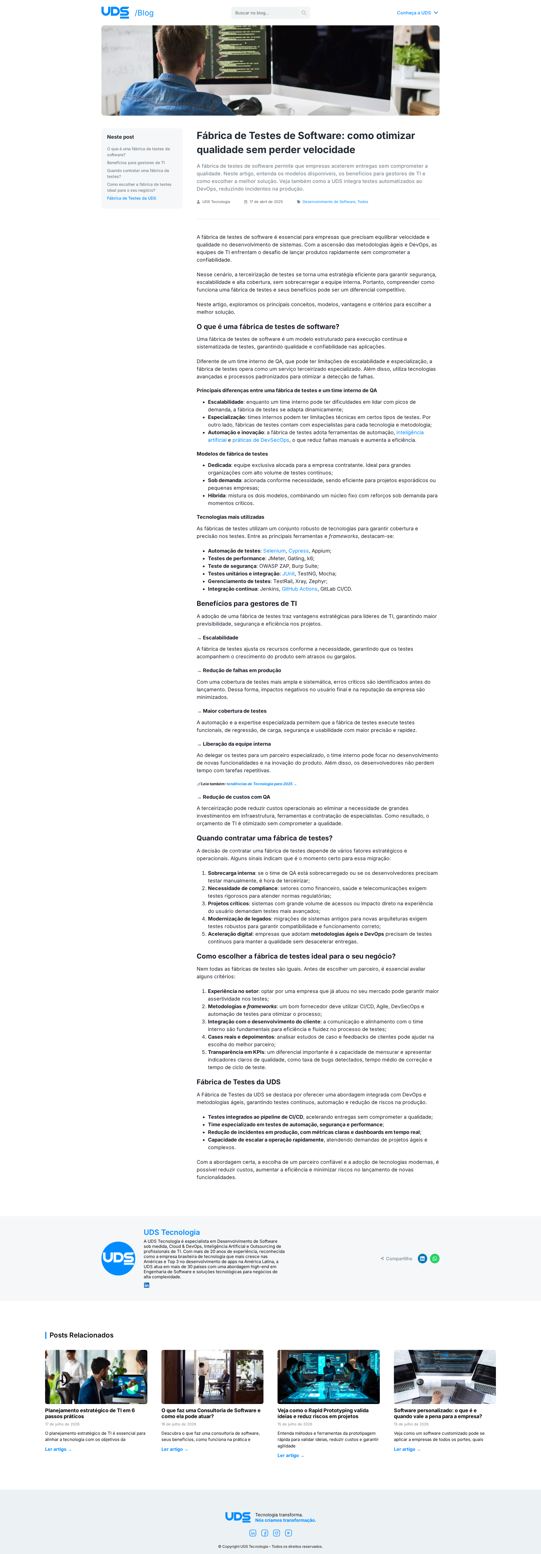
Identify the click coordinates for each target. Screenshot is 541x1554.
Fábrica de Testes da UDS (131, 198)
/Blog (144, 12)
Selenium (274, 551)
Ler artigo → (58, 1449)
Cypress (299, 551)
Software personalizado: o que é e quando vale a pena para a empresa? (438, 1413)
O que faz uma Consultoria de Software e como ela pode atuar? (211, 1413)
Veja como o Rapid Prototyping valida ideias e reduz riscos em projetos (323, 1413)
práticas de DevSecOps (260, 440)
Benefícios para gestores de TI (136, 162)
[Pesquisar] (304, 13)
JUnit (288, 574)
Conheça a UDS (414, 13)
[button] (422, 1258)
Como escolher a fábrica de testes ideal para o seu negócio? (139, 187)
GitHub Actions (300, 589)
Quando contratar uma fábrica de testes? (138, 173)
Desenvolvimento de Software (329, 201)
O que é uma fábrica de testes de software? (138, 151)
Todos (363, 201)
